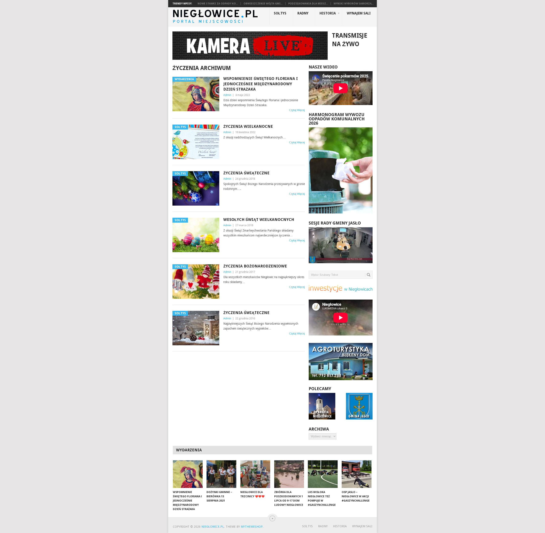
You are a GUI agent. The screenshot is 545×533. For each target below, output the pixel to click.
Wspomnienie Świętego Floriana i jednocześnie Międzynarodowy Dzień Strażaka (260, 83)
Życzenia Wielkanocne (248, 126)
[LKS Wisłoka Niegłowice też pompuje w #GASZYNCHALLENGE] (323, 474)
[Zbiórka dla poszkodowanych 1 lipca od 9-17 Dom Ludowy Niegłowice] (289, 474)
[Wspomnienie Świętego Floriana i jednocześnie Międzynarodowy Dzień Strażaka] (188, 474)
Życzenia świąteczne (246, 173)
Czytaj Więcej (297, 110)
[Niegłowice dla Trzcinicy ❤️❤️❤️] (255, 474)
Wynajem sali (359, 13)
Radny (302, 13)
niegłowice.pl (212, 526)
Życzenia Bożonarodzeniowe (255, 266)
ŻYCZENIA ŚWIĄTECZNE (246, 312)
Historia (328, 13)
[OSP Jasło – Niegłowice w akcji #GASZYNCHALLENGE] (356, 474)
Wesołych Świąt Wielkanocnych (258, 219)
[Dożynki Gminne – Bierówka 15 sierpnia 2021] (221, 474)
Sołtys (280, 13)
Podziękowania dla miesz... (308, 3)
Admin (227, 95)
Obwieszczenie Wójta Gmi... (263, 3)
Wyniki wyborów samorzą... (354, 3)
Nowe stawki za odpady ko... (218, 3)
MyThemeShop (251, 526)
